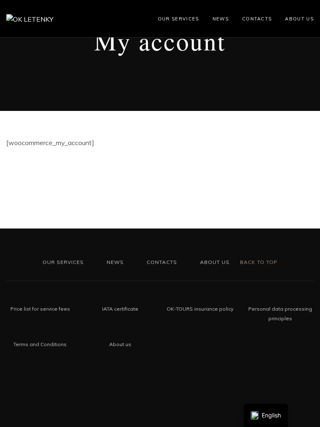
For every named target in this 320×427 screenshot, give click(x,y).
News (220, 19)
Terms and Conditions (40, 344)
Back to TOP (258, 262)
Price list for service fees (40, 309)
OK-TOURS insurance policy (200, 309)
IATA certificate (120, 309)
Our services (178, 19)
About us (299, 19)
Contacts (257, 19)
